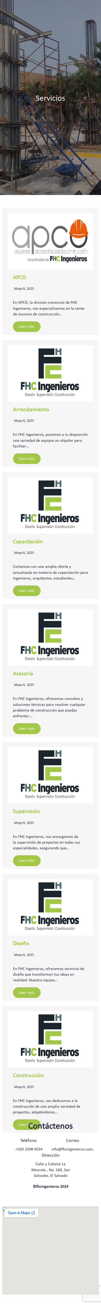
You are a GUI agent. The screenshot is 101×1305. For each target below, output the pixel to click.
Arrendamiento (31, 410)
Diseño (21, 944)
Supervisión (26, 812)
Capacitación (28, 542)
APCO (19, 278)
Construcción (28, 1076)
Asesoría (23, 674)
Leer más (26, 327)
